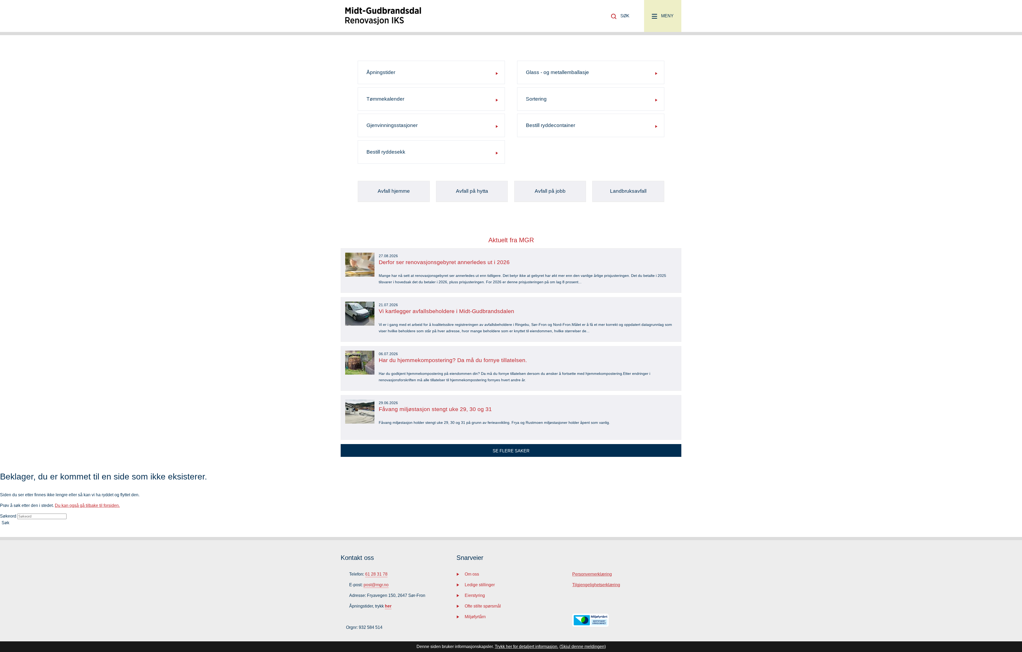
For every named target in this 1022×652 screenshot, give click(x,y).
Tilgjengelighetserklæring (596, 585)
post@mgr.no (376, 585)
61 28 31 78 (376, 574)
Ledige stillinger (480, 585)
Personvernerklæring (592, 574)
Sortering (536, 99)
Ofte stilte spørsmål (483, 606)
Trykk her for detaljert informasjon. (526, 646)
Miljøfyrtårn (475, 616)
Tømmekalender (385, 99)
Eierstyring (475, 595)
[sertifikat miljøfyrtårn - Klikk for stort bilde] (590, 625)
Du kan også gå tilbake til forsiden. (87, 505)
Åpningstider (380, 72)
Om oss (472, 574)
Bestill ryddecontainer (550, 125)
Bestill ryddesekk (385, 152)
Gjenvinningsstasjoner (392, 125)
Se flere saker (511, 451)
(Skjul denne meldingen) (582, 646)
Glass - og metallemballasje (557, 72)
